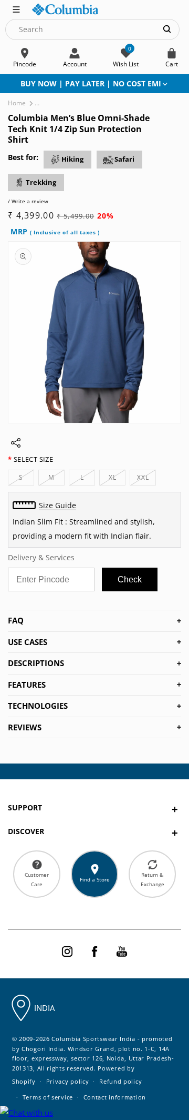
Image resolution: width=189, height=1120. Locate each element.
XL (117, 478)
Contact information (114, 1097)
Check (130, 579)
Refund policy (120, 1081)
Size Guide (57, 505)
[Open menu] (16, 8)
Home (17, 102)
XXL (146, 478)
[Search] (166, 29)
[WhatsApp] (26, 1113)
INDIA (44, 1008)
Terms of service (48, 1097)
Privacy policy (67, 1081)
